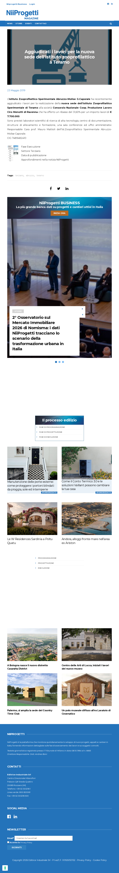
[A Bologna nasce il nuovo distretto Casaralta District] (32, 644)
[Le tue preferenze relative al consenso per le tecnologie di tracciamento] (5, 868)
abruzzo (30, 175)
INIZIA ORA (59, 213)
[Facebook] (108, 4)
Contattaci (40, 24)
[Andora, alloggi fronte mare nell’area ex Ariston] (87, 518)
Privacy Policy (26, 842)
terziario (19, 175)
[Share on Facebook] (50, 188)
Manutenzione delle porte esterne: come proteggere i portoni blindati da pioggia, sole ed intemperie (30, 485)
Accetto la (14, 842)
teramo (40, 175)
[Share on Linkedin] (67, 188)
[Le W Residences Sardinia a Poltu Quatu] (32, 518)
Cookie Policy (100, 860)
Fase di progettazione (50, 432)
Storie (19, 24)
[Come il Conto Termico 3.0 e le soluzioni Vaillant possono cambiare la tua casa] (87, 463)
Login (32, 4)
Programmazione (47, 558)
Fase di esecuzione (48, 437)
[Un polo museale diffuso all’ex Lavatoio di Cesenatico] (87, 689)
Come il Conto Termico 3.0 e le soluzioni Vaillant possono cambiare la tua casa (85, 485)
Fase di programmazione (52, 427)
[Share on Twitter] (59, 188)
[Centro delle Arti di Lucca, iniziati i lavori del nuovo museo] (87, 644)
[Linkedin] (112, 4)
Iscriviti (17, 847)
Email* (10, 838)
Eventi (28, 24)
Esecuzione (44, 568)
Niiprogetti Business (17, 4)
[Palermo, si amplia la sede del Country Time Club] (32, 689)
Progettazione (46, 563)
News (9, 24)
